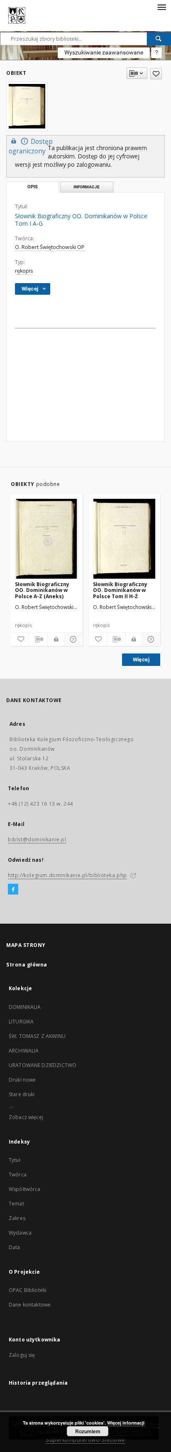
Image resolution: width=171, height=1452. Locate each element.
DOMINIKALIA (25, 1007)
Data (14, 1247)
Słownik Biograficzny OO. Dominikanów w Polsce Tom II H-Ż (120, 590)
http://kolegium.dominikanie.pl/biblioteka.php (67, 875)
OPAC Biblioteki (27, 1290)
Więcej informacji (125, 1423)
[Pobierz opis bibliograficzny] (38, 639)
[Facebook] (13, 889)
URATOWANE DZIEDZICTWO (42, 1065)
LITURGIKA (21, 1021)
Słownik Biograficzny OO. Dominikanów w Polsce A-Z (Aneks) (42, 590)
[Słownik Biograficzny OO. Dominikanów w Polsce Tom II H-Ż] (124, 539)
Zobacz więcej (26, 1117)
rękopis (24, 270)
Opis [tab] (32, 187)
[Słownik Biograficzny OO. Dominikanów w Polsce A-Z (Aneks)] (46, 539)
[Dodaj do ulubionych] (156, 73)
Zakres (17, 1218)
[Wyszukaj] (159, 38)
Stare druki (22, 1094)
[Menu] (161, 6)
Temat (16, 1203)
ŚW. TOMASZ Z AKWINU (37, 1036)
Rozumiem (87, 1431)
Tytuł (14, 1160)
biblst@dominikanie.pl (37, 839)
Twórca (18, 1174)
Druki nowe (22, 1079)
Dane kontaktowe (30, 1304)
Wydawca (20, 1232)
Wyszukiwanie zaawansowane (103, 52)
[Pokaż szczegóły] (72, 639)
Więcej (141, 659)
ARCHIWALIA (24, 1050)
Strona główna (26, 964)
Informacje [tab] (86, 187)
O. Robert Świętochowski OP (50, 247)
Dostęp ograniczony (31, 146)
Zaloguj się (22, 1354)
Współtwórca (25, 1189)
